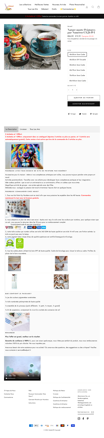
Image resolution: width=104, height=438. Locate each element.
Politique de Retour (59, 391)
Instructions (32, 403)
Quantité (72, 86)
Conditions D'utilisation (60, 401)
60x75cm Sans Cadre (77, 70)
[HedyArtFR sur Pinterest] (87, 418)
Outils (54, 9)
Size (69, 50)
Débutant (44, 9)
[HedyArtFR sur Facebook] (83, 418)
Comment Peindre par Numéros (39, 399)
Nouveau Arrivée (59, 4)
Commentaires (8, 397)
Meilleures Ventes (42, 4)
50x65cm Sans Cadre (77, 65)
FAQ (30, 391)
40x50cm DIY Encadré (77, 59)
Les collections (25, 4)
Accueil (70, 26)
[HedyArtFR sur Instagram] (79, 418)
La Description (11, 129)
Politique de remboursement (62, 407)
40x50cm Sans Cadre (77, 54)
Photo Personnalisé (76, 4)
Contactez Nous (9, 394)
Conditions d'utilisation (60, 404)
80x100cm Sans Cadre (77, 81)
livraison (55, 394)
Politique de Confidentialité (61, 397)
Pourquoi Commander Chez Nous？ (37, 395)
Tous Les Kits (33, 9)
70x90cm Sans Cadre (77, 75)
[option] (52, 16)
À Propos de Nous (9, 391)
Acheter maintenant (84, 104)
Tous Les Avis (35, 129)
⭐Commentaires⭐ (68, 9)
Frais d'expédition (73, 39)
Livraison (23, 129)
